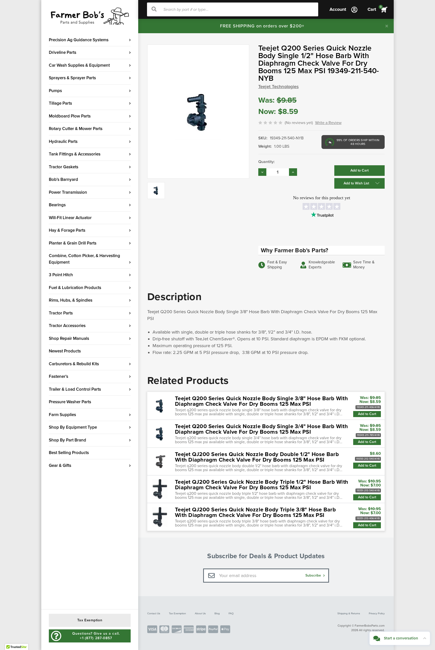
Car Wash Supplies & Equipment (79, 65)
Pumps (55, 90)
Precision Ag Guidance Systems (78, 40)
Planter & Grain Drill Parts (72, 243)
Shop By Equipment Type (73, 427)
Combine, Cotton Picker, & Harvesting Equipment (84, 259)
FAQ (231, 613)
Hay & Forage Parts (67, 230)
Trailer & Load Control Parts (75, 389)
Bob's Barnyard (63, 179)
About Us (200, 613)
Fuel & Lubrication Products (75, 287)
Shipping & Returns (348, 613)
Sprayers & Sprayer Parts (72, 77)
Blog (217, 613)
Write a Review (328, 122)
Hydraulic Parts (63, 141)
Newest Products (65, 351)
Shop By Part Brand (67, 440)
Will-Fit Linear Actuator (70, 217)
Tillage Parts (60, 103)
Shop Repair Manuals (69, 338)
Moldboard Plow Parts (70, 116)
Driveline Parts (62, 52)
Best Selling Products (69, 452)
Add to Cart (367, 414)
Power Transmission (68, 192)
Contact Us (153, 613)
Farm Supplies (62, 414)
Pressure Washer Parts (70, 401)
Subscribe (313, 575)
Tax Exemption (177, 613)
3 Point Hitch (61, 274)
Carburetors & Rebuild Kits (74, 364)
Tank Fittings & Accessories (74, 154)
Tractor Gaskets (63, 167)
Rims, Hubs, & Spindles (70, 300)
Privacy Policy (377, 613)
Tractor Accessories (67, 325)
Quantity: (266, 161)
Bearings (57, 205)
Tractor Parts (61, 313)
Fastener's (58, 376)
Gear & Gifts (60, 465)
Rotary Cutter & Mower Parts (75, 128)
